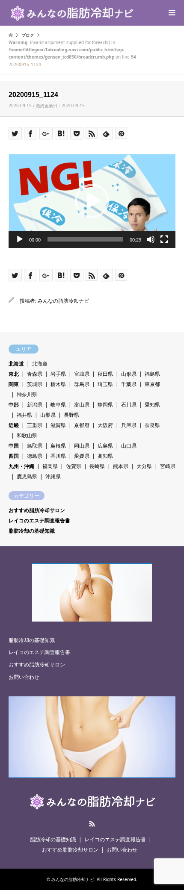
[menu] (171, 13)
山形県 (129, 373)
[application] (92, 201)
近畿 (14, 425)
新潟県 (34, 404)
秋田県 (105, 373)
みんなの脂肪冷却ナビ (63, 300)
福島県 (152, 373)
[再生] (19, 239)
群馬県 (81, 384)
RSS (92, 824)
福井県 (24, 414)
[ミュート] (150, 239)
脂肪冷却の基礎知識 (32, 530)
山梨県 (48, 414)
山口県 (129, 445)
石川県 (129, 404)
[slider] (85, 239)
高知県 (105, 456)
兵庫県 (129, 425)
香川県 (58, 456)
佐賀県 (73, 466)
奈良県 (152, 425)
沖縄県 (53, 476)
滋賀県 (58, 425)
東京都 (152, 384)
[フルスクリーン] (164, 239)
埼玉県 (105, 384)
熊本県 (120, 466)
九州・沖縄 (21, 466)
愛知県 (152, 404)
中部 (14, 404)
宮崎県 (167, 466)
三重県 (34, 425)
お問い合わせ (24, 677)
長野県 (71, 414)
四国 (14, 456)
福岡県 (50, 466)
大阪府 (105, 425)
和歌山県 (27, 435)
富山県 (81, 404)
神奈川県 (27, 394)
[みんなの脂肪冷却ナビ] (71, 12)
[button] (92, 201)
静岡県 (105, 404)
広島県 (105, 445)
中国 (14, 445)
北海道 (16, 363)
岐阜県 (58, 404)
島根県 (58, 445)
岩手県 (58, 373)
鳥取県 (34, 445)
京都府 (81, 425)
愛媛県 (81, 456)
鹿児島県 (27, 476)
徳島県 (34, 456)
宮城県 (81, 373)
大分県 (144, 466)
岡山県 (81, 445)
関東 (14, 384)
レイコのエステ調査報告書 (39, 520)
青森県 (34, 373)
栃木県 (58, 384)
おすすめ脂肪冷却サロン (37, 510)
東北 (14, 373)
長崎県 (97, 466)
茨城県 (34, 384)
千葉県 (129, 384)
